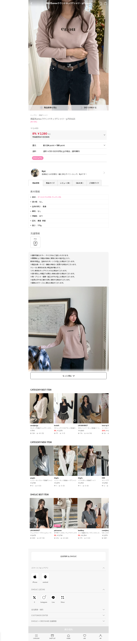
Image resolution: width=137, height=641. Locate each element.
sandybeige (34, 425)
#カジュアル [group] (37, 158)
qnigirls (32, 478)
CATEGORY (36, 638)
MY (101, 638)
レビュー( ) (65, 183)
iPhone (35, 582)
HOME (68, 638)
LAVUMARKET (83, 425)
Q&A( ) (79, 183)
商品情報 (35, 183)
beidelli (56, 425)
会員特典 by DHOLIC (68, 556)
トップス (33, 115)
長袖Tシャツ (43, 115)
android (45, 582)
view (104, 172)
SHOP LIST (52, 638)
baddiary (81, 530)
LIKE (84, 638)
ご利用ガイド (94, 183)
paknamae (58, 530)
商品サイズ (50, 183)
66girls (56, 478)
